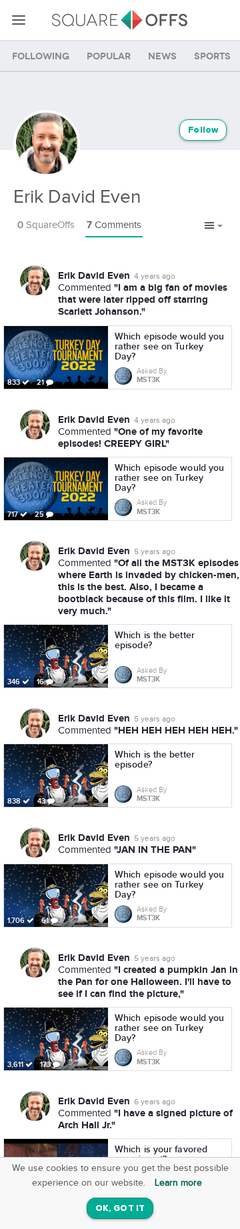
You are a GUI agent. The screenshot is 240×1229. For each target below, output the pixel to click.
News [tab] (162, 56)
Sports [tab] (212, 56)
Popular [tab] (109, 56)
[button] (213, 226)
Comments (114, 225)
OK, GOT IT (120, 1208)
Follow (203, 130)
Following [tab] (40, 56)
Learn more (178, 1183)
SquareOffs (46, 225)
